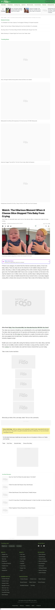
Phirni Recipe (5, 594)
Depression (4, 561)
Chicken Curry (33, 579)
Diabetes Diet (5, 556)
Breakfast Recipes (24, 585)
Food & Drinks (38, 4)
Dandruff (22, 563)
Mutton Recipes (42, 579)
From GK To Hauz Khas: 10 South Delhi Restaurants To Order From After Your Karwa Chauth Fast (30, 500)
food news (12, 437)
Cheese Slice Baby (27, 443)
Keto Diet (4, 559)
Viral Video (9, 443)
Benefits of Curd (5, 585)
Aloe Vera (22, 554)
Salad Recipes (42, 556)
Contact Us (38, 605)
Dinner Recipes (42, 554)
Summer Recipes (5, 578)
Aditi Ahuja (4, 223)
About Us (22, 605)
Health (3, 552)
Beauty (21, 552)
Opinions (24, 4)
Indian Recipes (23, 576)
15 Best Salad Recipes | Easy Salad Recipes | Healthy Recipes (22, 492)
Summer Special (5, 576)
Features (3, 4)
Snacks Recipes (42, 572)
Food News (10, 4)
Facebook (34, 437)
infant (18, 334)
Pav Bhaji (33, 585)
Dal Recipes (41, 565)
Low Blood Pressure (6, 563)
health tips (17, 437)
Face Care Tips (5, 590)
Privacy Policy (15, 605)
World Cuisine (30, 4)
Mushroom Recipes (43, 561)
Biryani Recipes (23, 582)
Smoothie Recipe (6, 592)
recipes (24, 437)
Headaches (4, 570)
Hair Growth (22, 559)
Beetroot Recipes (42, 570)
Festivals (44, 4)
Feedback (28, 605)
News (5, 17)
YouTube (7, 439)
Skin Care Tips (5, 587)
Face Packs (22, 565)
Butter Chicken (32, 582)
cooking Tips (17, 4)
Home (2, 17)
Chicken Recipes (24, 579)
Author (33, 605)
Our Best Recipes (6, 474)
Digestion (4, 568)
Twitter (46, 437)
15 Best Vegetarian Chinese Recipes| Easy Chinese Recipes (22, 508)
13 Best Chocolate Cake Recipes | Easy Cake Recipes (21, 484)
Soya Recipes (42, 563)
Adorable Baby (17, 443)
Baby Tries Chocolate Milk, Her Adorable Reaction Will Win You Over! (28, 327)
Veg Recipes (41, 552)
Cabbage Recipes (43, 568)
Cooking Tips (12, 546)
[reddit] (10, 226)
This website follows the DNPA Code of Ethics (27, 600)
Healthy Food (5, 565)
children (7, 347)
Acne (21, 570)
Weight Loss (4, 546)
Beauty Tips (23, 568)
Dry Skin (22, 561)
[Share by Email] (46, 226)
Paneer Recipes (42, 559)
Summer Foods (5, 581)
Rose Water (22, 556)
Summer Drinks (5, 583)
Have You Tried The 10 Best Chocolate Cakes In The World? (22, 477)
